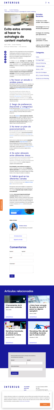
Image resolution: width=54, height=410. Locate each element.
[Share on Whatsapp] (5, 59)
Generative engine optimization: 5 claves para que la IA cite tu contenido (42, 40)
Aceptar (45, 404)
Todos (37, 57)
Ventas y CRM (39, 69)
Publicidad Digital (40, 66)
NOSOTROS (26, 388)
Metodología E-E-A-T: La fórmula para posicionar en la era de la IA (42, 27)
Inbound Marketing (41, 63)
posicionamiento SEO (28, 146)
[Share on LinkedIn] (5, 57)
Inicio (5, 10)
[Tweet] (5, 54)
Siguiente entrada (18, 239)
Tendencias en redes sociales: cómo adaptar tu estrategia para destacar (43, 21)
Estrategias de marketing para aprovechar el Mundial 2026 (42, 33)
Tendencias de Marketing (42, 78)
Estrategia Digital (40, 60)
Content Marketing (13, 10)
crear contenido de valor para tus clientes (24, 88)
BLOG (25, 390)
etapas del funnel (23, 141)
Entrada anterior (18, 236)
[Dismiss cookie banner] (49, 394)
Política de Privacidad (24, 401)
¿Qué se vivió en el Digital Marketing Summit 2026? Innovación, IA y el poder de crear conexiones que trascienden (43, 46)
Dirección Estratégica (41, 72)
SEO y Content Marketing (42, 75)
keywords (17, 115)
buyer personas (17, 96)
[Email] (5, 62)
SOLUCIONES (27, 386)
